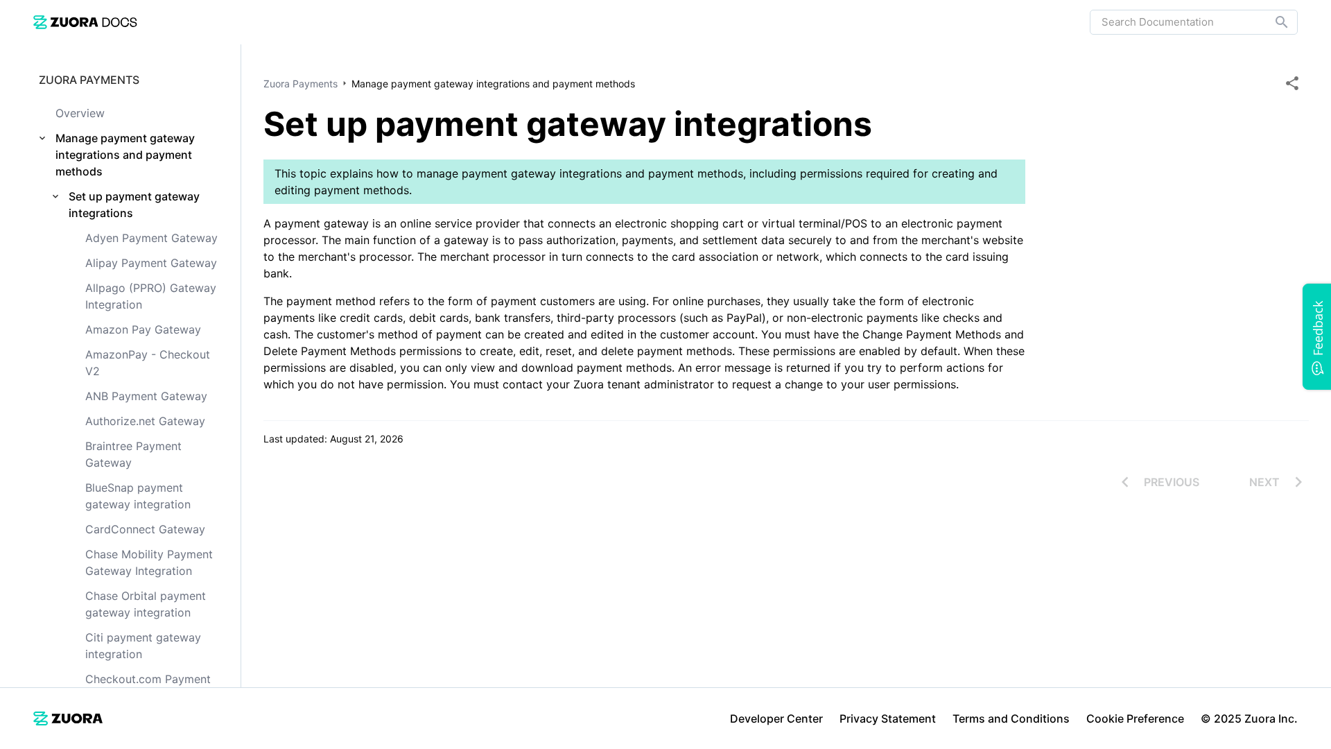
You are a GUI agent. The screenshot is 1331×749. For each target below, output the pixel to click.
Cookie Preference (1135, 718)
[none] (1292, 83)
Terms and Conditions (1011, 718)
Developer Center (776, 718)
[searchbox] (1272, 22)
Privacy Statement (888, 718)
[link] (85, 21)
